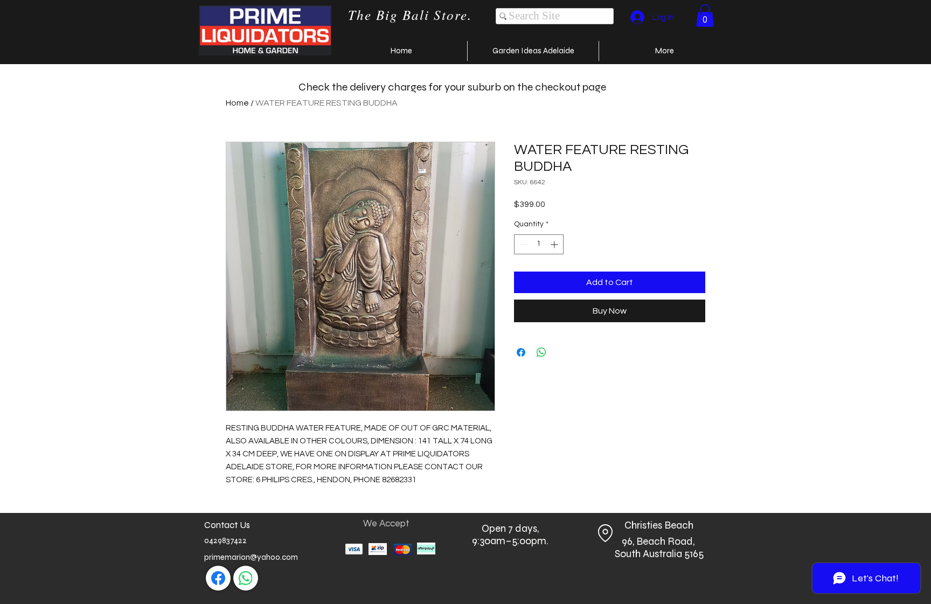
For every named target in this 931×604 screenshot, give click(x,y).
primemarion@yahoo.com (251, 557)
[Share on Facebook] (521, 352)
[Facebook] (218, 578)
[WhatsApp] (245, 578)
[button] (705, 15)
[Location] (605, 533)
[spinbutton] (538, 244)
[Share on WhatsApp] (541, 352)
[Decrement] (522, 244)
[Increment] (555, 244)
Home (237, 103)
